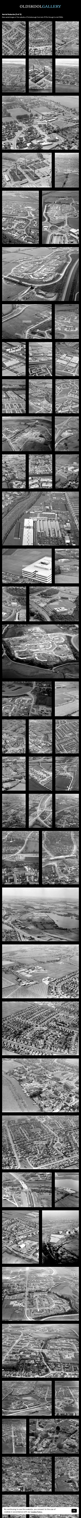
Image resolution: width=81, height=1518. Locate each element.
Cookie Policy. (37, 1512)
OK (74, 1511)
